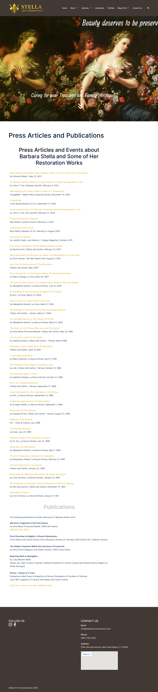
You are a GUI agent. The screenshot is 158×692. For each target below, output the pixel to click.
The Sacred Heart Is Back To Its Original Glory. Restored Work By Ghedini (44, 282)
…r (28, 492)
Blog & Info (122, 8)
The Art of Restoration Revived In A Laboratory (32, 456)
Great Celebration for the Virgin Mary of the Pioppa (34, 392)
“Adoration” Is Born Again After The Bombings (31, 346)
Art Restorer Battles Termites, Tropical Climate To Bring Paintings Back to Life (47, 182)
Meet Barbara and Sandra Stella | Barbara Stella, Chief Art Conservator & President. (49, 173)
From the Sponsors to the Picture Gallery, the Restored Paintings (40, 273)
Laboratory (99, 8)
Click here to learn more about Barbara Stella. (31, 585)
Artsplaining (16, 200)
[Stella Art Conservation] (26, 8)
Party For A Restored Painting (24, 383)
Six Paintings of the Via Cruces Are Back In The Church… (36, 291)
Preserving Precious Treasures (24, 218)
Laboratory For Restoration (22, 447)
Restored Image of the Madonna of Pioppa (30, 437)
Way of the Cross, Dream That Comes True (30, 301)
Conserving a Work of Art (22, 228)
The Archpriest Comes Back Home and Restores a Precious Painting (41, 483)
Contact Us (137, 8)
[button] (148, 8)
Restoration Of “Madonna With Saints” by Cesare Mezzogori (38, 474)
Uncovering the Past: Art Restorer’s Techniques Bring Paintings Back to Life (45, 209)
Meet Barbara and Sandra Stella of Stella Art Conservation (37, 191)
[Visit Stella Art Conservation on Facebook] (15, 625)
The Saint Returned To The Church (26, 465)
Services (85, 8)
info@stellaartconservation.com (96, 629)
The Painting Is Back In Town (23, 374)
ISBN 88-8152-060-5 (20, 529)
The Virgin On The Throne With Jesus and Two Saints (34, 328)
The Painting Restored (20, 428)
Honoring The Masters (20, 237)
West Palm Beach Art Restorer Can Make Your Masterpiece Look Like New (45, 255)
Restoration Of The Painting (23, 410)
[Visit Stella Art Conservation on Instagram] (10, 625)
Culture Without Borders (21, 355)
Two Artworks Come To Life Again (26, 337)
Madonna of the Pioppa (21, 419)
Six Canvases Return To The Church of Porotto (32, 319)
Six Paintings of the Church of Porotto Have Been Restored (37, 310)
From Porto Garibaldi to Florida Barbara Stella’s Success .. (37, 246)
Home (64, 8)
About (72, 8)
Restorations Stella (18, 492)
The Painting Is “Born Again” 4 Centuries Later (31, 364)
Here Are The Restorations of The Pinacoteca (31, 264)
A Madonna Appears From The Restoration (30, 401)
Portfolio (111, 8)
